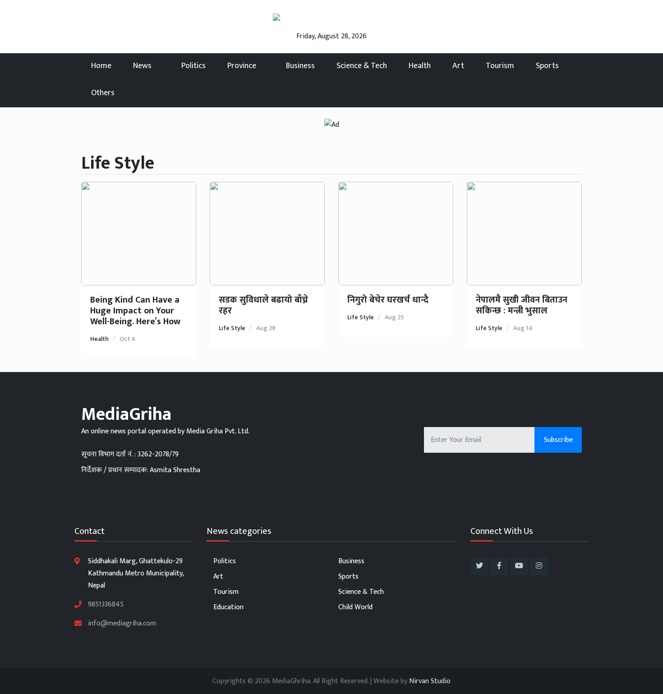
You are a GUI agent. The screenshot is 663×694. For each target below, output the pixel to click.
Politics (193, 66)
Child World (355, 607)
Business (300, 66)
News (143, 66)
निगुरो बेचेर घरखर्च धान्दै (387, 299)
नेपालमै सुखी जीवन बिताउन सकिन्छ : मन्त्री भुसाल (521, 305)
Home (101, 66)
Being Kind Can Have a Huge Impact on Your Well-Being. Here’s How (135, 310)
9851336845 (106, 604)
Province (242, 66)
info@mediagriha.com (122, 623)
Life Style (232, 328)
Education (228, 607)
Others (103, 93)
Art (458, 66)
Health (420, 66)
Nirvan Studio (430, 681)
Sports (547, 66)
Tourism (500, 66)
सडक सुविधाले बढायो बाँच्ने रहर (263, 305)
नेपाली (150, 93)
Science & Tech (361, 66)
